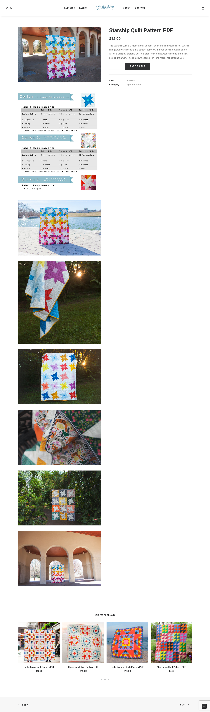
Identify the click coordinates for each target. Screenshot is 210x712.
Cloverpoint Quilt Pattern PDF (83, 667)
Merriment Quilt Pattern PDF (171, 667)
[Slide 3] (108, 679)
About (126, 8)
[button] (7, 8)
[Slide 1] (101, 679)
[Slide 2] (105, 679)
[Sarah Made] (105, 8)
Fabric (83, 8)
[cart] (203, 8)
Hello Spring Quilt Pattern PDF (39, 667)
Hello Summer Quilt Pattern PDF (127, 667)
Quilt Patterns (134, 84)
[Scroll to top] (204, 706)
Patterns (69, 8)
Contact (140, 8)
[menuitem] (7, 8)
